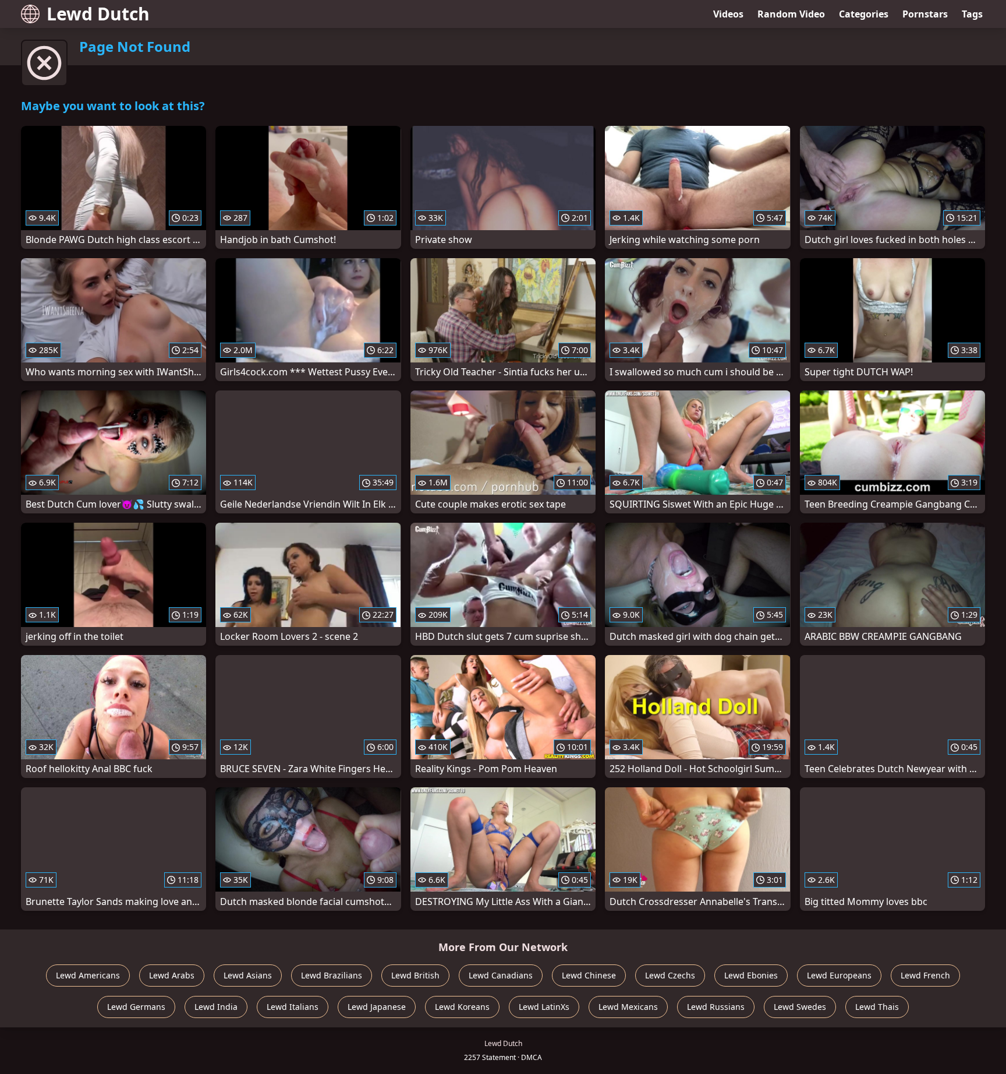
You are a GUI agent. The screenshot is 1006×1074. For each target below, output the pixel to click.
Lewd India (216, 1006)
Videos (728, 14)
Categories (863, 14)
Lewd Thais (877, 1006)
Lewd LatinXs (544, 1006)
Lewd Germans (136, 1006)
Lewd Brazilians (331, 975)
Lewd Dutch (98, 14)
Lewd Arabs (171, 975)
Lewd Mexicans (628, 1006)
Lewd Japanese (377, 1006)
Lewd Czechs (670, 975)
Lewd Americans (88, 975)
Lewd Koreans (462, 1006)
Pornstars (925, 14)
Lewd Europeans (839, 975)
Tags (972, 14)
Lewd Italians (292, 1006)
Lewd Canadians (501, 975)
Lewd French (925, 975)
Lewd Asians (248, 975)
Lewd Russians (716, 1006)
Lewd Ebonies (751, 975)
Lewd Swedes (800, 1006)
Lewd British (415, 975)
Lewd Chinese (589, 975)
